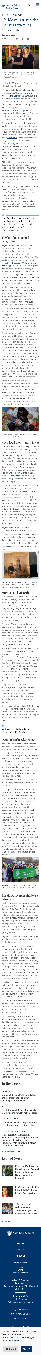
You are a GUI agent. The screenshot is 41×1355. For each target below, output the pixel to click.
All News (6, 1222)
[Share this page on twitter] (17, 39)
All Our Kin (12, 138)
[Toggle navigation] (37, 4)
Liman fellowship (19, 476)
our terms (16, 1341)
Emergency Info (20, 1296)
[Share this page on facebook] (11, 39)
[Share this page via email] (28, 39)
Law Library (20, 1283)
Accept (26, 1349)
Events (20, 1270)
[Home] (11, 5)
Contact (20, 1250)
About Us (20, 1256)
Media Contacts (20, 1273)
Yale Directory (20, 1299)
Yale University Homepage (20, 1302)
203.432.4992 (20, 1318)
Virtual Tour (20, 1262)
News (20, 1267)
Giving (20, 1244)
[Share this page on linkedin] (22, 39)
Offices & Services (20, 1280)
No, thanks (10, 1349)
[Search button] (29, 7)
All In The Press (9, 1151)
